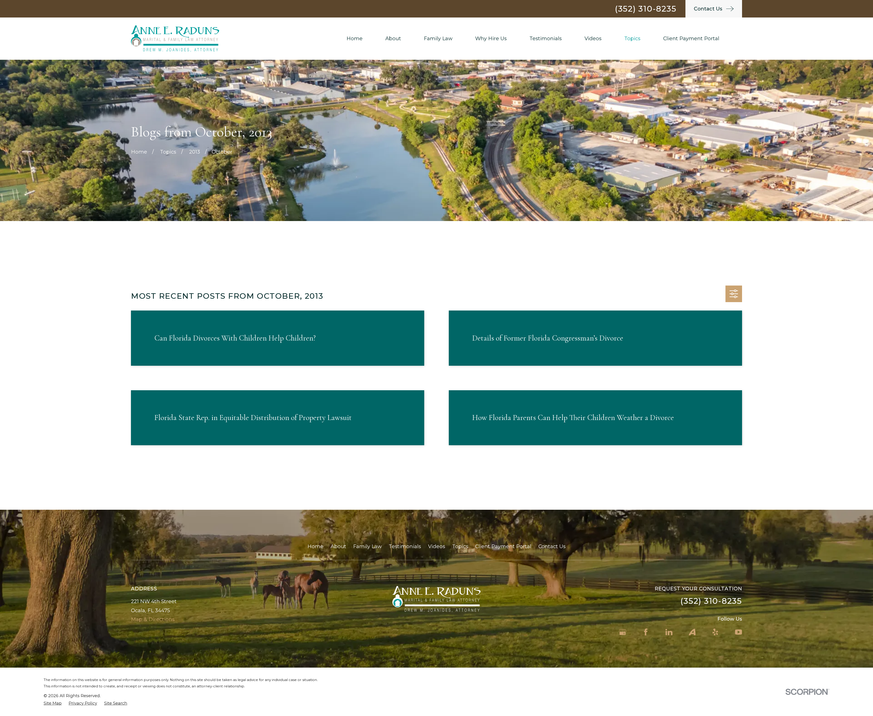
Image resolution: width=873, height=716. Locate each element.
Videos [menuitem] (593, 38)
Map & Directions (153, 619)
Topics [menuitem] (632, 38)
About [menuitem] (393, 38)
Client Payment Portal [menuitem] (691, 38)
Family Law (367, 546)
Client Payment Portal (503, 546)
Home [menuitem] (354, 38)
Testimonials (405, 546)
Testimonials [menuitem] (545, 38)
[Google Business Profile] (622, 632)
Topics (460, 546)
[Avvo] (692, 632)
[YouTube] (738, 632)
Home (315, 546)
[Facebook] (645, 632)
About (338, 546)
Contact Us (552, 546)
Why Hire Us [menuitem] (491, 38)
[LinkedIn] (668, 632)
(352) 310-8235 (646, 9)
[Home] (175, 38)
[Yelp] (715, 632)
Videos (436, 546)
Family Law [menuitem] (438, 38)
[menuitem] (53, 703)
